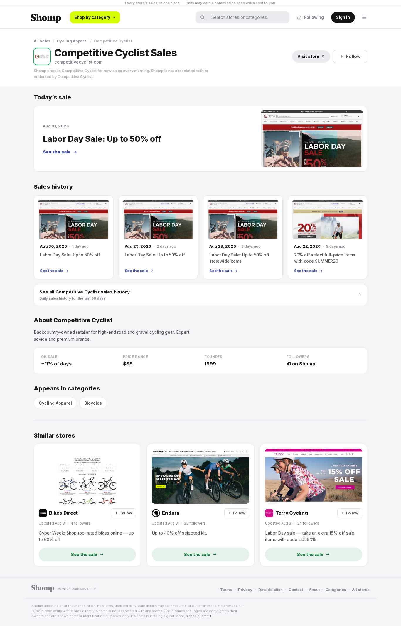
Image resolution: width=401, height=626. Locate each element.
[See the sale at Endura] (200, 505)
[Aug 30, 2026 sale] (73, 237)
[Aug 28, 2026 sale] (242, 237)
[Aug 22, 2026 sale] (327, 237)
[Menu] (364, 17)
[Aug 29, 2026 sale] (158, 237)
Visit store (308, 56)
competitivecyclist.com (78, 61)
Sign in (343, 17)
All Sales (42, 41)
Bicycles (93, 402)
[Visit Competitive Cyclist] (42, 56)
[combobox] (246, 17)
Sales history (53, 186)
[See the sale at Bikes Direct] (87, 505)
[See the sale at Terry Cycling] (313, 505)
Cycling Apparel (72, 41)
